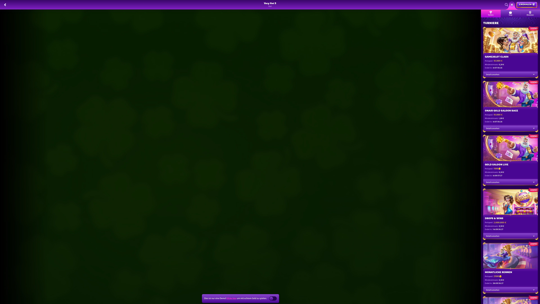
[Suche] (506, 5)
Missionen (530, 15)
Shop (510, 15)
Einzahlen (525, 4)
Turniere (491, 15)
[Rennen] (512, 5)
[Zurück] (5, 5)
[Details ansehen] (534, 74)
